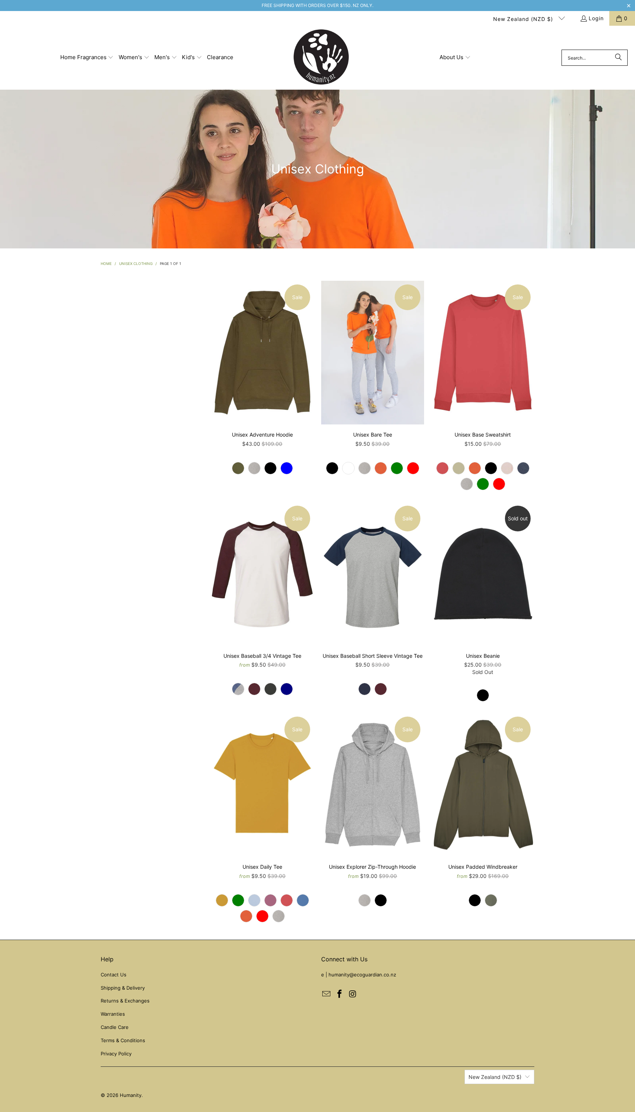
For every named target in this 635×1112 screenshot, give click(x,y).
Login (596, 18)
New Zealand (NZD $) (524, 19)
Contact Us (113, 975)
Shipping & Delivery (123, 988)
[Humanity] (321, 57)
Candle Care (115, 1027)
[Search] (618, 58)
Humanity (130, 1095)
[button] (87, 58)
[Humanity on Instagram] (352, 994)
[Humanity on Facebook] (339, 994)
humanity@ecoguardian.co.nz (362, 975)
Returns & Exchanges (125, 1001)
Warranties (113, 1014)
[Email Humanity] (326, 994)
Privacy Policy (116, 1054)
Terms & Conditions (123, 1040)
